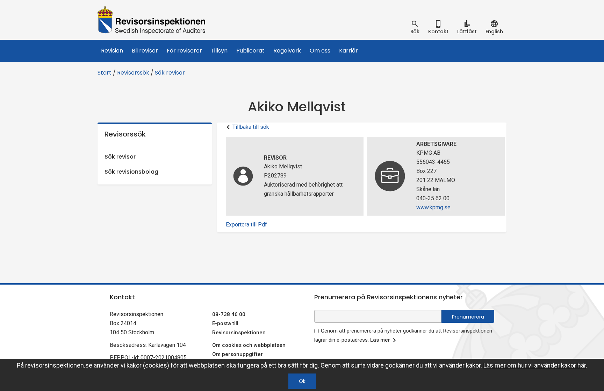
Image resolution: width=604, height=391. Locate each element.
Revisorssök (133, 73)
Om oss (320, 51)
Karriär (348, 51)
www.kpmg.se (433, 207)
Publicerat (250, 51)
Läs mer (380, 340)
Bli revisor (145, 51)
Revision (112, 51)
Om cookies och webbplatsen (249, 345)
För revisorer (184, 51)
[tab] (415, 27)
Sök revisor (170, 73)
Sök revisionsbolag (131, 172)
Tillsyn (219, 51)
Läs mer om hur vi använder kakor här (534, 365)
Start (105, 73)
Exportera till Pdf (246, 224)
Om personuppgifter (237, 354)
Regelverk (287, 51)
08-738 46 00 (228, 314)
